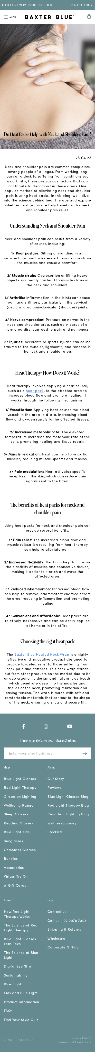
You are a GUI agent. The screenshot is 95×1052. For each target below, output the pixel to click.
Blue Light (12, 984)
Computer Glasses (20, 849)
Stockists (55, 832)
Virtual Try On (16, 876)
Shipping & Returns (64, 929)
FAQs (8, 1010)
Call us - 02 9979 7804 (67, 920)
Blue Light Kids (17, 832)
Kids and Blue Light (21, 992)
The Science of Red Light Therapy (21, 927)
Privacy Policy (80, 1038)
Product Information (21, 1001)
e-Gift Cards (15, 885)
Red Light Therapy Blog (68, 805)
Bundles (11, 858)
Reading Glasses (18, 823)
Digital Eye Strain (19, 966)
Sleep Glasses (16, 814)
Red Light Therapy (20, 787)
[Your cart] (89, 17)
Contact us (57, 911)
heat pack (35, 390)
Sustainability (16, 975)
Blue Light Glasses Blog (68, 796)
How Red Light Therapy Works (17, 914)
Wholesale (56, 938)
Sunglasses (13, 841)
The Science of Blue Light (21, 955)
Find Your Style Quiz (21, 1019)
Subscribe (84, 753)
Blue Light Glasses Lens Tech (20, 941)
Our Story (56, 778)
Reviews (55, 787)
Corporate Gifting (63, 947)
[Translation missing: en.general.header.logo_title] (49, 18)
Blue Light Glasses (20, 778)
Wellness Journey (62, 823)
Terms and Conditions (74, 1042)
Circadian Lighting (20, 796)
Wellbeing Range (19, 805)
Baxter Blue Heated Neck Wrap (41, 654)
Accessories (14, 867)
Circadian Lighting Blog (68, 814)
